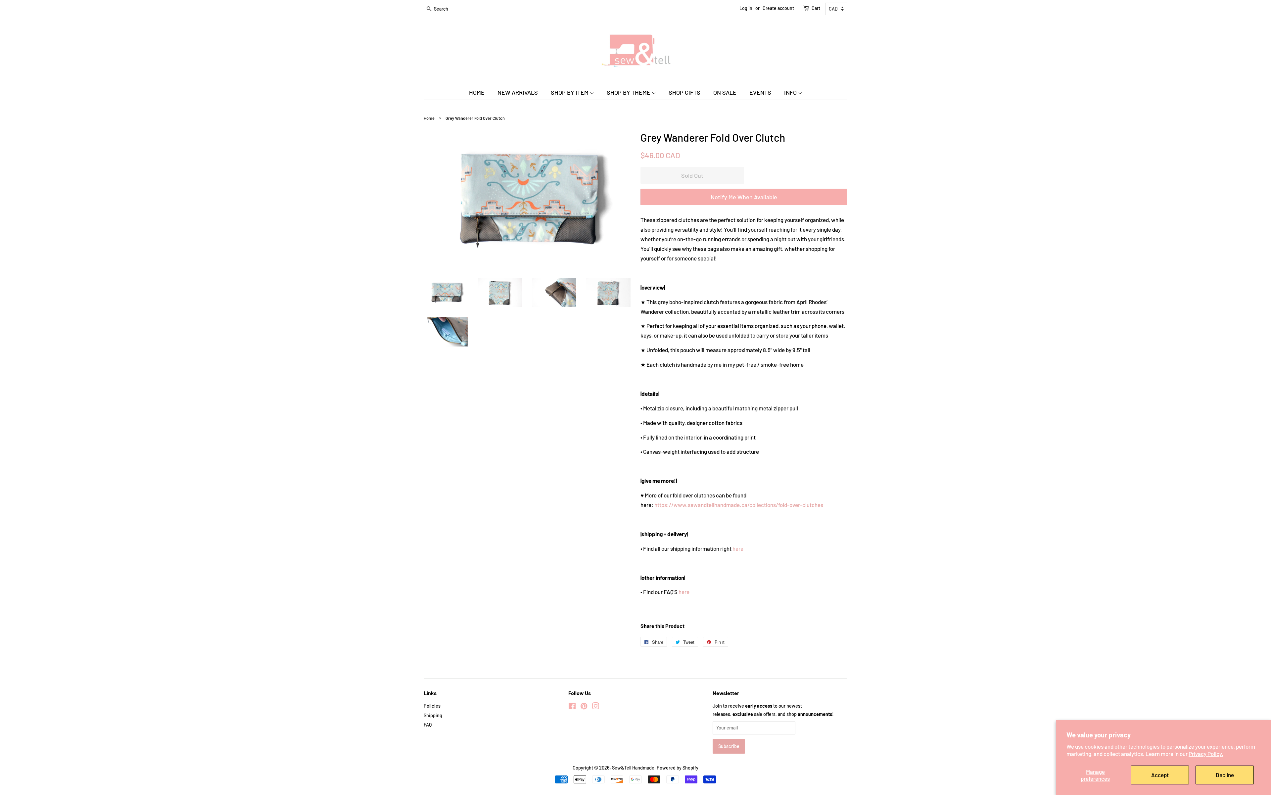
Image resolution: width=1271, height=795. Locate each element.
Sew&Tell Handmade (633, 768)
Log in (745, 8)
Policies (432, 706)
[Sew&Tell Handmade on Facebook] (572, 707)
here (737, 548)
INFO (791, 92)
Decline (1225, 775)
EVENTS (760, 92)
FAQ (428, 724)
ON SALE (724, 92)
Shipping (433, 715)
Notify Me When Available (744, 197)
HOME (477, 92)
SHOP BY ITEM (570, 92)
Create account (778, 8)
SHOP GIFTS (684, 92)
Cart (816, 8)
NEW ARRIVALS (517, 92)
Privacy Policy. (1206, 753)
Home (429, 118)
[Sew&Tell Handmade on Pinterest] (584, 707)
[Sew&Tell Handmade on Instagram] (595, 707)
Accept (1160, 775)
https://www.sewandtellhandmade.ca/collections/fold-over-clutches (738, 504)
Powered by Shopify (677, 768)
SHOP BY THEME (629, 92)
